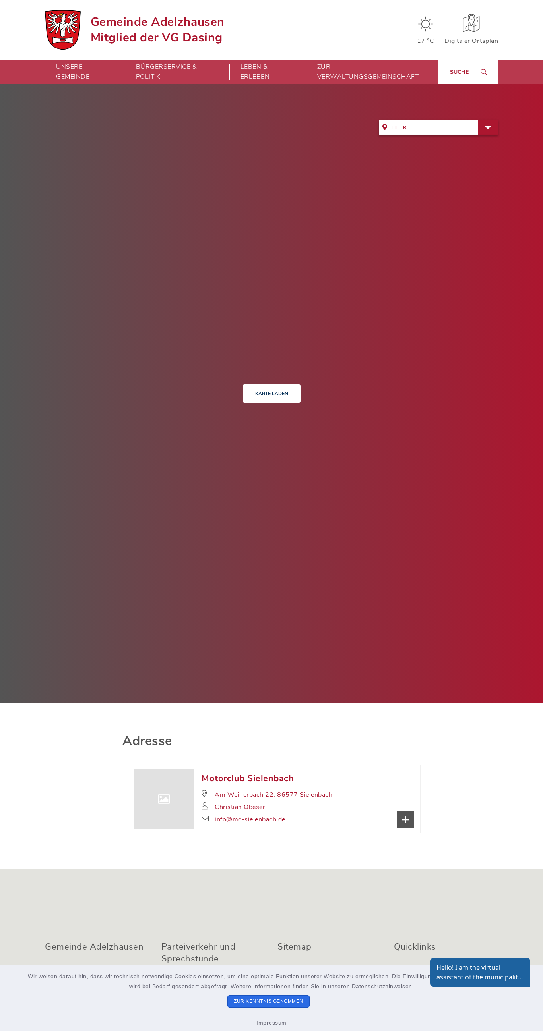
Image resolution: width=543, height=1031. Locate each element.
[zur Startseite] (63, 30)
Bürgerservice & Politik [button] (166, 71)
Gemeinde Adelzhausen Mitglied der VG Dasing (158, 30)
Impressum (271, 1022)
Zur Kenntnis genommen (268, 1001)
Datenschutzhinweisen (382, 986)
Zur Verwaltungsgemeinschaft (368, 71)
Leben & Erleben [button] (255, 71)
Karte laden (271, 393)
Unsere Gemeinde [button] (72, 71)
